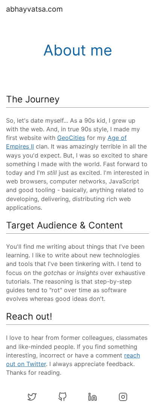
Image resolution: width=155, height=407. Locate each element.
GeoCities (71, 137)
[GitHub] (62, 398)
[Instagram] (123, 398)
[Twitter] (31, 398)
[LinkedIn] (92, 398)
